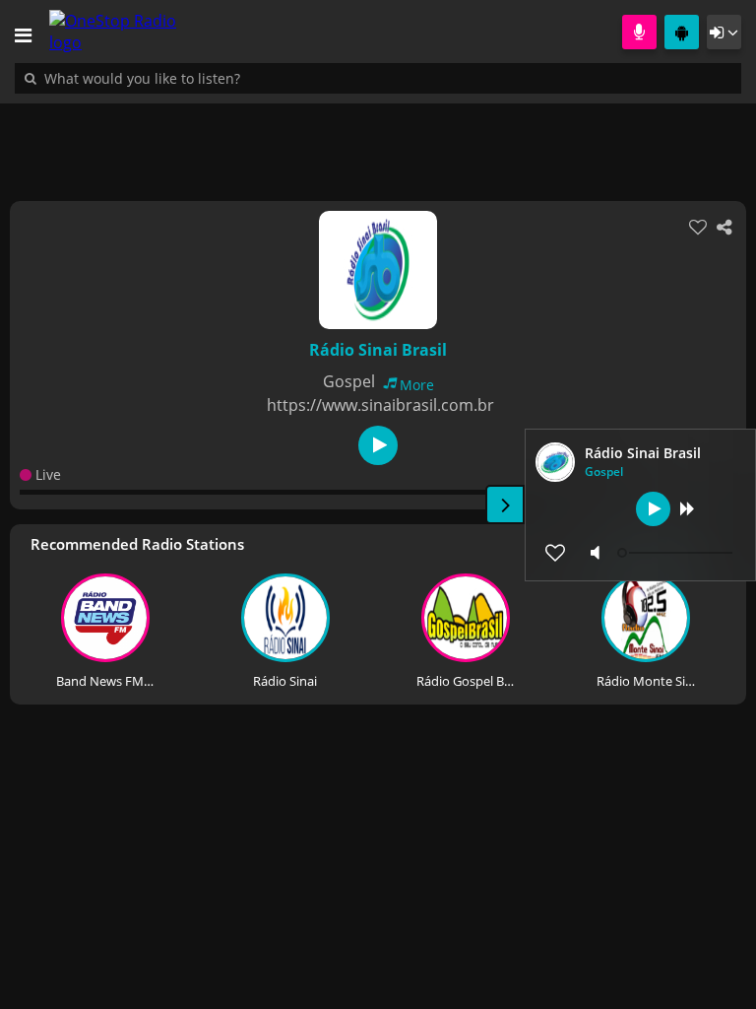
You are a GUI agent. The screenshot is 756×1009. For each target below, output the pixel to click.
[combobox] (202, 78)
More (417, 384)
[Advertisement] (378, 142)
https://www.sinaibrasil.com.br (380, 405)
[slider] (677, 552)
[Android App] (681, 32)
